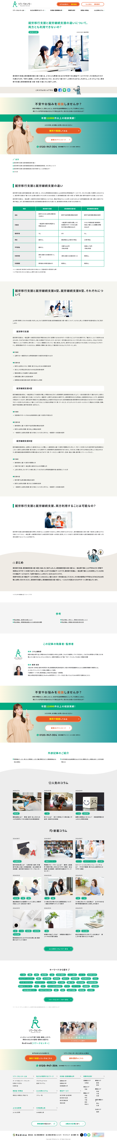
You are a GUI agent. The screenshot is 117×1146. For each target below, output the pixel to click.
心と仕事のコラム (98, 10)
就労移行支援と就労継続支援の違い (24, 163)
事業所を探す (71, 10)
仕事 (52, 974)
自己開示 (90, 990)
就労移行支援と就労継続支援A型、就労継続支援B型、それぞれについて (35, 166)
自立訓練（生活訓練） (66, 1095)
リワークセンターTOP (17, 1007)
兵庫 (97, 1096)
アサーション (76, 986)
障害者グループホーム (25, 986)
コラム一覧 (39, 1095)
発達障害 (56, 978)
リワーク (82, 974)
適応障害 (44, 974)
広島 (97, 1105)
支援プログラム (40, 1083)
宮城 (86, 1089)
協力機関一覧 (75, 1134)
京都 (97, 1091)
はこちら (76, 1058)
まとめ (16, 172)
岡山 (97, 1103)
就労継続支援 (86, 978)
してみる (58, 130)
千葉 (86, 1100)
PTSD (67, 986)
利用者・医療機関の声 (56, 10)
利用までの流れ (17, 1083)
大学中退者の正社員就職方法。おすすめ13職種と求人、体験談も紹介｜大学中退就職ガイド (83, 760)
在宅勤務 (95, 986)
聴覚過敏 (81, 990)
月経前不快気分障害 (45, 990)
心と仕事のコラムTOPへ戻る (58, 949)
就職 (38, 978)
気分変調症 (47, 978)
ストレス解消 (72, 974)
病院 (56, 990)
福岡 (97, 1112)
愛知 (97, 1085)
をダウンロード (58, 139)
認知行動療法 (61, 974)
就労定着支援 (64, 1100)
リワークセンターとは (18, 10)
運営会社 (30, 1134)
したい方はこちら (40, 1058)
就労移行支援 (33, 32)
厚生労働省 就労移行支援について (23, 619)
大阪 (97, 1093)
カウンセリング (40, 982)
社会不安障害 (71, 990)
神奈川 (87, 1104)
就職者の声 (63, 1083)
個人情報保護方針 (39, 1134)
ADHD (95, 978)
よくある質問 (17, 1108)
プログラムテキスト (41, 1081)
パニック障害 (51, 982)
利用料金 (15, 1086)
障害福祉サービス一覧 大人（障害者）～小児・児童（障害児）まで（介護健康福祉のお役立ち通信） (35, 760)
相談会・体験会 (85, 10)
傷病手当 (65, 978)
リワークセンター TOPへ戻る (58, 999)
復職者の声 (63, 1081)
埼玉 (86, 1098)
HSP (43, 986)
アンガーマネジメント (26, 982)
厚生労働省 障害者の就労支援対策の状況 (73, 622)
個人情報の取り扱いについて (54, 1134)
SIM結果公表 (40, 1108)
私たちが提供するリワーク (37, 10)
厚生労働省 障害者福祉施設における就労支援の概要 (28, 622)
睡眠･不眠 (71, 982)
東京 (86, 1102)
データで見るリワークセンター (21, 1081)
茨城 (86, 1095)
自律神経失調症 (92, 982)
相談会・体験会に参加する (20, 1095)
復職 (30, 974)
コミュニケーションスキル (26, 978)
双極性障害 (75, 978)
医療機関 (86, 986)
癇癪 (62, 990)
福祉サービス (64, 1090)
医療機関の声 (64, 1086)
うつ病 (23, 974)
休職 (36, 974)
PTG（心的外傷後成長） (54, 986)
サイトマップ (66, 1134)
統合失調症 (81, 982)
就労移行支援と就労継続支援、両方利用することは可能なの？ (32, 169)
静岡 (97, 1083)
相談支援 (62, 1103)
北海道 (87, 1083)
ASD (36, 986)
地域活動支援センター (30, 990)
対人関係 (61, 982)
